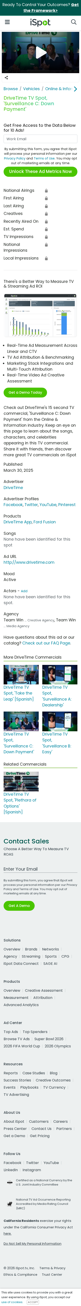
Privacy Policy (14, 158)
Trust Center (52, 1274)
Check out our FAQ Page (46, 643)
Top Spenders (35, 1031)
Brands (31, 949)
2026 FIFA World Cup (22, 1046)
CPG (65, 956)
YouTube (48, 504)
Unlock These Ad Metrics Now (40, 171)
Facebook (13, 504)
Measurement (16, 997)
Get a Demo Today (25, 392)
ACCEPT (33, 1302)
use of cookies (11, 1302)
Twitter (31, 504)
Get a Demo (14, 1135)
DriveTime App (18, 522)
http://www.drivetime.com (29, 562)
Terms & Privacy (52, 1268)
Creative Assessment (44, 990)
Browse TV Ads (17, 1039)
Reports (11, 1073)
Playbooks (29, 1087)
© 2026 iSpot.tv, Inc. (19, 1268)
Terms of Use (44, 158)
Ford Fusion (45, 522)
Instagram (31, 1170)
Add (24, 591)
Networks (50, 949)
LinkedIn (11, 1170)
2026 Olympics (58, 1046)
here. (7, 1233)
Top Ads (11, 1031)
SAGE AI (50, 963)
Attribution (42, 997)
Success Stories (17, 1080)
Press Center (15, 1128)
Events (10, 1087)
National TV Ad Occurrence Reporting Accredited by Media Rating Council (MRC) (43, 1204)
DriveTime (13, 487)
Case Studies (33, 1073)
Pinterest (67, 504)
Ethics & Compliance (20, 1274)
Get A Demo (19, 905)
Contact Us (42, 1128)
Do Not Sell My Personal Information (32, 1243)
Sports (51, 956)
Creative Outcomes (53, 1080)
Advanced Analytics (21, 1004)
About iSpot (14, 1121)
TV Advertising (16, 1094)
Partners (64, 1128)
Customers (39, 1121)
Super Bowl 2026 (48, 1039)
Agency (10, 956)
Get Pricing (40, 1135)
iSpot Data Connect (21, 963)
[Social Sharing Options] (6, 77)
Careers (60, 1121)
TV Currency (54, 1087)
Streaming (31, 956)
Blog (53, 1073)
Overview (12, 949)
